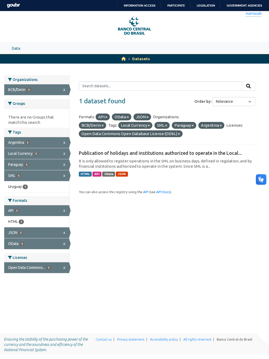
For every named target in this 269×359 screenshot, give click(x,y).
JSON (122, 174)
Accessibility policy (164, 339)
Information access (140, 5)
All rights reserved (197, 339)
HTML (85, 174)
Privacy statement (130, 339)
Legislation (206, 5)
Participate (176, 5)
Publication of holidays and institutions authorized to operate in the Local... (160, 153)
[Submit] (248, 86)
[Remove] (106, 117)
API (97, 174)
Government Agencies (244, 5)
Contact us (104, 339)
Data (16, 48)
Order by (202, 101)
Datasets (141, 59)
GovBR (13, 5)
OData (108, 174)
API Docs (163, 192)
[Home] (123, 59)
